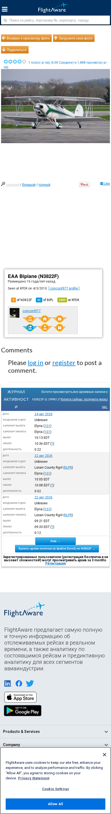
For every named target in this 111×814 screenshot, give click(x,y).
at (69, 300)
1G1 (47, 426)
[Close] (104, 755)
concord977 (32, 311)
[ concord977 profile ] (63, 288)
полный (44, 185)
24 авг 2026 (43, 414)
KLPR (68, 467)
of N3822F (22, 300)
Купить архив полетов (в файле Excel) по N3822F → (57, 548)
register (63, 362)
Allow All (55, 804)
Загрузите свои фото (75, 38)
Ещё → (55, 540)
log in (35, 362)
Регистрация (55, 563)
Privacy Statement (33, 778)
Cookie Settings (55, 789)
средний (12, 185)
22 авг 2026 (43, 456)
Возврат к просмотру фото (28, 38)
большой (29, 185)
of (45, 300)
